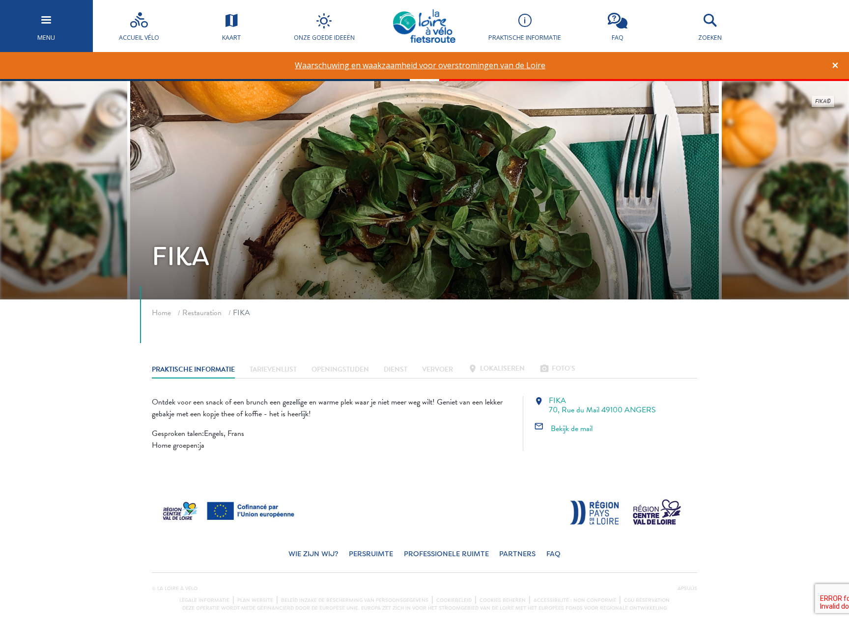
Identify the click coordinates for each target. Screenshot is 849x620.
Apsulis (687, 589)
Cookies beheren (503, 600)
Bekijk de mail (563, 428)
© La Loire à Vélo (175, 589)
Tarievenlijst (273, 369)
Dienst (395, 369)
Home (161, 313)
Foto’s (557, 369)
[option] (420, 65)
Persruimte (371, 554)
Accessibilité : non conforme (575, 600)
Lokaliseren (496, 369)
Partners (517, 554)
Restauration (202, 313)
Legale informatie (204, 600)
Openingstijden (340, 369)
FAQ (553, 554)
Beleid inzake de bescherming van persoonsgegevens (354, 600)
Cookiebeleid (454, 600)
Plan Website (255, 600)
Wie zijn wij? (313, 554)
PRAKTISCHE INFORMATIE (193, 369)
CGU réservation (647, 600)
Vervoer (437, 369)
